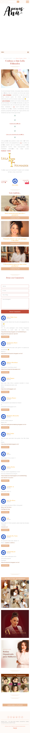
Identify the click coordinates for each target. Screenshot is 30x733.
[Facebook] (8, 717)
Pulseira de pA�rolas (15, 123)
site (14, 106)
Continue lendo (15, 218)
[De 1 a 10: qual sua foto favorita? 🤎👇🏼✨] (15, 584)
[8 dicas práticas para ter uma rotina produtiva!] (15, 254)
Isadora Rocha (11, 467)
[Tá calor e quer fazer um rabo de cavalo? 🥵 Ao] (15, 593)
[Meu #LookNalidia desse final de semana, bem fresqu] (5, 584)
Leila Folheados (7, 95)
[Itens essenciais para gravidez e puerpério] (15, 203)
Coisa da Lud (4, 527)
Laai (8, 453)
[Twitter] (17, 717)
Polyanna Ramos (11, 398)
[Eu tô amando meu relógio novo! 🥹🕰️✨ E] (24, 603)
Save (27, 183)
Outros (25, 58)
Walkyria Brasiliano (12, 362)
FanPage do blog (5, 509)
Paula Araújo (10, 433)
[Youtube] (14, 717)
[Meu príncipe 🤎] (5, 593)
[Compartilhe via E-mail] (28, 181)
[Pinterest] (19, 717)
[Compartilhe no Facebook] (24, 181)
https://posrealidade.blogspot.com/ (10, 444)
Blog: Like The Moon (6, 507)
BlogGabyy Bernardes (13, 415)
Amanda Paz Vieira (12, 536)
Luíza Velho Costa (12, 317)
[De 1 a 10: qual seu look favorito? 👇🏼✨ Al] (15, 603)
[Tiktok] (22, 717)
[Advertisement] (15, 35)
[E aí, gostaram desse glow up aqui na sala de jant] (5, 603)
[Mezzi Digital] (15, 728)
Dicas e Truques (19, 58)
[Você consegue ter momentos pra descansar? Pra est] (24, 584)
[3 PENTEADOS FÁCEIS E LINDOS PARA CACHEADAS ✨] (15, 684)
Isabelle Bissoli (11, 551)
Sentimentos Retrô (12, 343)
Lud (8, 518)
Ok (18, 1)
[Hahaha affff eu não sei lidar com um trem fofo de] (24, 593)
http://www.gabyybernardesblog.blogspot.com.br (13, 424)
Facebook (3, 150)
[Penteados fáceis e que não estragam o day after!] (15, 229)
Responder (5, 336)
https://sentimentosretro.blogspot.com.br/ (12, 353)
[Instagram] (11, 717)
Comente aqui (4, 182)
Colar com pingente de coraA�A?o (15, 134)
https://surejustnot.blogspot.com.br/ (10, 562)
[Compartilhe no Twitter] (26, 181)
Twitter (9, 150)
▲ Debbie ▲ (10, 486)
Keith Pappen (10, 378)
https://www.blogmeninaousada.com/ (10, 369)
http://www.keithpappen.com (8, 389)
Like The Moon (11, 500)
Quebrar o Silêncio (10, 542)
